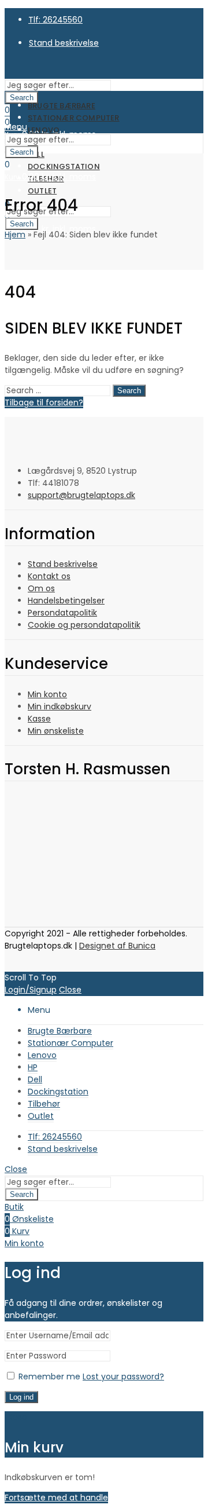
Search (22, 97)
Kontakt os (49, 576)
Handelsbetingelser (66, 600)
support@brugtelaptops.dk (81, 495)
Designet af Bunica (117, 945)
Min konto (47, 694)
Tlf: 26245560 (55, 19)
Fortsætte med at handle (56, 1497)
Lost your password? (123, 1376)
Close (70, 989)
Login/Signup (31, 989)
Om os (41, 588)
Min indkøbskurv (59, 706)
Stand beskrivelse (63, 564)
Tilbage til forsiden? (44, 402)
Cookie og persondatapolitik (84, 625)
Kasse (39, 718)
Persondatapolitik (62, 612)
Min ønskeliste (56, 731)
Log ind (21, 1397)
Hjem (15, 234)
